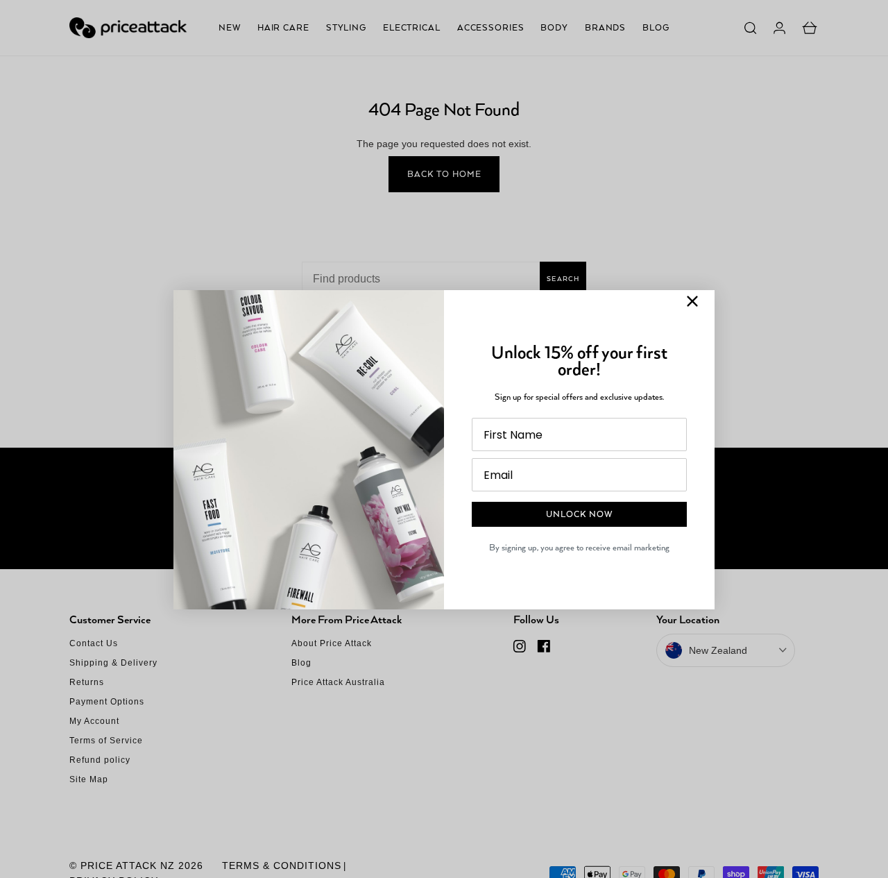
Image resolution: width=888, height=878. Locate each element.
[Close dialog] (692, 301)
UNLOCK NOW (579, 514)
